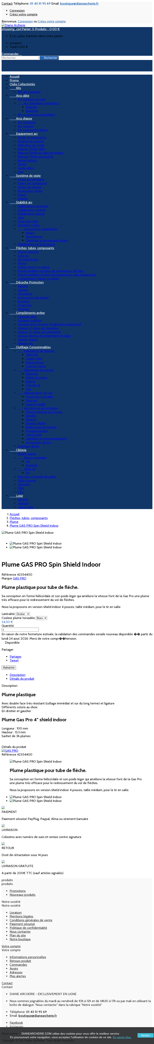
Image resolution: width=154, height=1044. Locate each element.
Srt (28, 473)
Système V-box (28, 225)
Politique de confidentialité (28, 928)
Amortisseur (34, 236)
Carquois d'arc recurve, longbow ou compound (49, 324)
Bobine (30, 381)
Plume (22, 263)
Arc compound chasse (33, 130)
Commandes (18, 965)
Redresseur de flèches (41, 427)
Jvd (28, 461)
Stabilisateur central (31, 210)
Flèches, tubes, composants (32, 248)
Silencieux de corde (31, 145)
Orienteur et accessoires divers (47, 240)
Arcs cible (19, 95)
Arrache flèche (36, 423)
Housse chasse (28, 339)
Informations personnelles (28, 957)
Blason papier (27, 454)
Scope (22, 195)
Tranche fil (33, 385)
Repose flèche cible (31, 149)
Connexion (17, 10)
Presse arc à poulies (39, 397)
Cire (28, 389)
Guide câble (26, 168)
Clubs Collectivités (22, 84)
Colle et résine (36, 366)
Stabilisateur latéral (31, 214)
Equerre (31, 419)
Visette (23, 198)
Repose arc (25, 343)
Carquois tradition (30, 320)
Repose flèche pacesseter (36, 156)
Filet (21, 488)
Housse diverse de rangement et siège (44, 336)
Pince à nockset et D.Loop (44, 412)
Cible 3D (27, 469)
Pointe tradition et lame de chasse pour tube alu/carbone (57, 275)
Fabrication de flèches (36, 351)
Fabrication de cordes (36, 370)
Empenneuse (35, 362)
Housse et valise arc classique (38, 328)
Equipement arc (24, 134)
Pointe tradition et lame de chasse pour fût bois (50, 271)
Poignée (31, 107)
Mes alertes (18, 976)
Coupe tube (34, 358)
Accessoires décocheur (33, 297)
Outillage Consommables (30, 347)
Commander (12, 54)
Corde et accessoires (32, 137)
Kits (15, 88)
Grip (20, 172)
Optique (23, 503)
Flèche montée (28, 252)
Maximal (31, 465)
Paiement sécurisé (22, 924)
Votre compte (11, 946)
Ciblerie (18, 450)
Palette (23, 286)
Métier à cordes (36, 377)
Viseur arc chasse (29, 187)
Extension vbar (28, 221)
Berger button (27, 160)
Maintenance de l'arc (35, 393)
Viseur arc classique (31, 179)
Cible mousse (27, 480)
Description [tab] (17, 675)
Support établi (35, 404)
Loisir (16, 496)
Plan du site (18, 935)
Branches (32, 111)
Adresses (16, 972)
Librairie (23, 499)
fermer (145, 1035)
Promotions (18, 891)
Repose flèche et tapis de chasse (40, 153)
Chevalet (24, 484)
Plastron (23, 309)
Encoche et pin (28, 259)
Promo (14, 80)
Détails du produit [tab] (22, 679)
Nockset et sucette (31, 141)
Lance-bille (25, 507)
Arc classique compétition (38, 103)
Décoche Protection (27, 282)
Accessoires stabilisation (38, 229)
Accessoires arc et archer (38, 408)
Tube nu (23, 256)
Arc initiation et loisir (32, 99)
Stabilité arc (21, 202)
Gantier (23, 290)
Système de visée (25, 176)
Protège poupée (37, 431)
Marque (7, 578)
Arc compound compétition (36, 115)
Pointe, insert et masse (34, 267)
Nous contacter (20, 931)
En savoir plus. (122, 1037)
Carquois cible (27, 317)
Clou (21, 492)
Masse (30, 233)
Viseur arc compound (32, 183)
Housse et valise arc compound (39, 332)
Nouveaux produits (22, 895)
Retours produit (20, 961)
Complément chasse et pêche (38, 278)
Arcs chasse (21, 118)
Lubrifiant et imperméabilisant (46, 438)
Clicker (22, 164)
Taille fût (32, 355)
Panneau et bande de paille (37, 477)
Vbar (21, 217)
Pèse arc (31, 400)
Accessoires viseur (30, 191)
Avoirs (14, 968)
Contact (7, 3)
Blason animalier (32, 458)
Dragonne (24, 305)
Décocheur (25, 294)
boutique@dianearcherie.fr (79, 3)
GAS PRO (19, 578)
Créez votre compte (23, 14)
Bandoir (31, 416)
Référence (9, 574)
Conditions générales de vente (31, 920)
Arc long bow (27, 122)
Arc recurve (25, 126)
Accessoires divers (38, 442)
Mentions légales (21, 916)
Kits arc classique (29, 92)
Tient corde (34, 435)
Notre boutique (20, 939)
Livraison (16, 912)
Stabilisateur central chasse (36, 244)
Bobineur (32, 374)
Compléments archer (27, 313)
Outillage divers (28, 446)
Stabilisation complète (33, 206)
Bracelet (23, 301)
